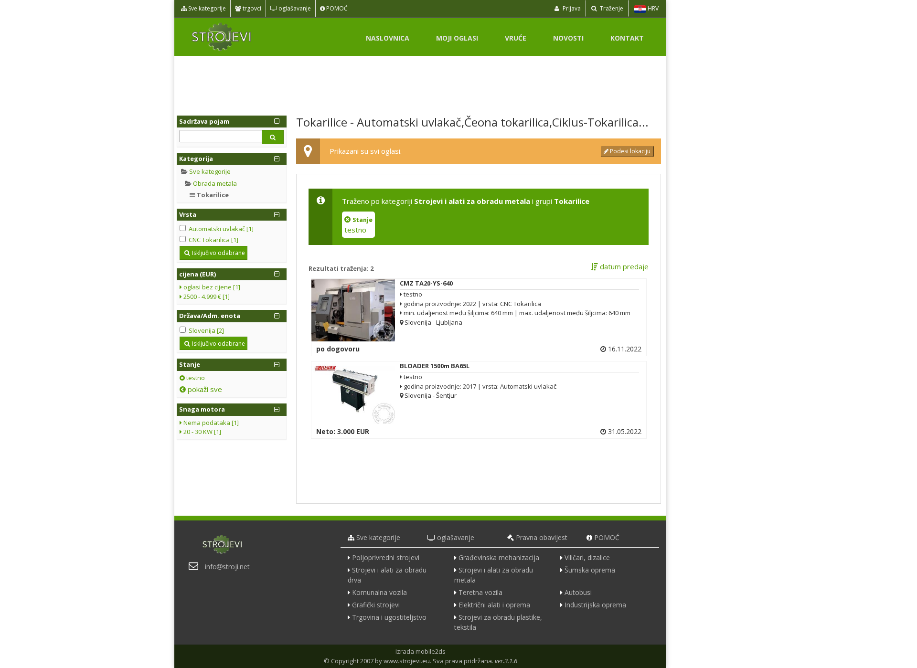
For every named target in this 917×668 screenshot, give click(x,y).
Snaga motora (202, 409)
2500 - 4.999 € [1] (206, 296)
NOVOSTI (568, 37)
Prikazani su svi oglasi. (366, 151)
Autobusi (578, 592)
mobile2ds (431, 651)
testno (195, 377)
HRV (652, 8)
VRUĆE (515, 37)
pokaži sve (204, 389)
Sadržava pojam (204, 121)
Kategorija (196, 158)
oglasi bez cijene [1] (211, 287)
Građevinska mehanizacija (498, 557)
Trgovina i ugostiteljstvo (389, 617)
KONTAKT (627, 37)
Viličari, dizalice (587, 557)
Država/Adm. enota (209, 315)
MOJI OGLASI (457, 37)
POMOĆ (336, 8)
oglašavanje (294, 8)
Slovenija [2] (206, 330)
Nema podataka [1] (210, 422)
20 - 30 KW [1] (201, 431)
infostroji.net (227, 566)
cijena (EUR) (197, 274)
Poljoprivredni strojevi (385, 557)
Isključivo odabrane (218, 253)
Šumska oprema (590, 569)
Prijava (571, 8)
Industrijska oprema (595, 604)
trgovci (251, 8)
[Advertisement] (420, 82)
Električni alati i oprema (494, 604)
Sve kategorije (206, 8)
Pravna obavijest (541, 537)
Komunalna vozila (379, 592)
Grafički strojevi (376, 604)
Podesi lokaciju (629, 151)
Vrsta (187, 214)
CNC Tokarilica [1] (213, 239)
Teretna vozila (480, 592)
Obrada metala (215, 183)
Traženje (610, 8)
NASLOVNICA (387, 37)
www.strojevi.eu (407, 661)
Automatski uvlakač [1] (221, 228)
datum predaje (623, 266)
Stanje (189, 364)
